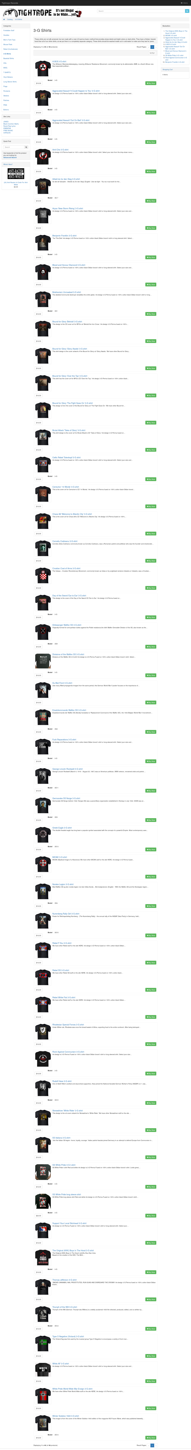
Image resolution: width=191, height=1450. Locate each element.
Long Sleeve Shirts (10, 82)
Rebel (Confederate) (10, 49)
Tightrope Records (10, 2)
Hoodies (6, 35)
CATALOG (7, 133)
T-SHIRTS (7, 72)
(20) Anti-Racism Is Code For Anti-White (16, 183)
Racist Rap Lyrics (9, 126)
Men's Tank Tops (9, 40)
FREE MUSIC (8, 130)
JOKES (5, 121)
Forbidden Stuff (8, 30)
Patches (6, 100)
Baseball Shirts (8, 58)
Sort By (152, 53)
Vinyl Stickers (8, 77)
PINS (5, 105)
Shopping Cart (168, 69)
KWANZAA (7, 128)
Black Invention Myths (11, 124)
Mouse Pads (7, 44)
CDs (4, 63)
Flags (5, 86)
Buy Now (151, 83)
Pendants (6, 91)
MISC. (5, 68)
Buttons (6, 109)
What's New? (8, 164)
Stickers (6, 96)
